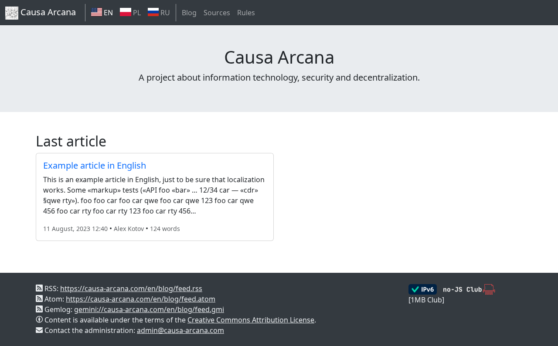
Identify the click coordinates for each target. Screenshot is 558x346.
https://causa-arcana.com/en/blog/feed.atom (140, 299)
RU (164, 12)
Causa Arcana (47, 12)
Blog (189, 12)
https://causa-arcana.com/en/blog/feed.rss (131, 288)
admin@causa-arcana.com (180, 330)
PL (136, 12)
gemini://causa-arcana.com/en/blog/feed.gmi (149, 309)
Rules (246, 12)
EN (107, 12)
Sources (217, 12)
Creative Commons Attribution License (250, 320)
